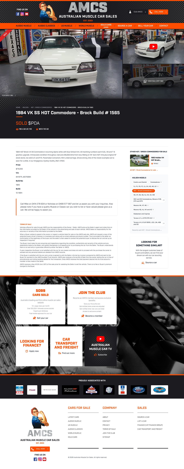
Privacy (106, 425)
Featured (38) (7, 95)
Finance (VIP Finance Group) (150, 425)
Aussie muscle (24, 26)
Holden (26, 107)
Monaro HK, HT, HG (141, 205)
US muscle (66, 26)
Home (18, 107)
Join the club (109, 433)
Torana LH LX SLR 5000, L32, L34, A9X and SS (149, 223)
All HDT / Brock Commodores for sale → (144, 170)
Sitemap (106, 437)
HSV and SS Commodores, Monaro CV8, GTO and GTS (149, 200)
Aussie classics (46, 26)
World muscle (86, 26)
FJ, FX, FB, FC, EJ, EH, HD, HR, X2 (146, 186)
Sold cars (106, 26)
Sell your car (145, 26)
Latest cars (73, 417)
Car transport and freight (149, 429)
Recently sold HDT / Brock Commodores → (147, 230)
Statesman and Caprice (142, 214)
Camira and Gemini (140, 182)
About (105, 417)
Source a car (125, 26)
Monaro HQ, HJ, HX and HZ (144, 210)
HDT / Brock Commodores (41, 107)
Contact (163, 26)
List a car (141, 421)
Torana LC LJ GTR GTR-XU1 (144, 218)
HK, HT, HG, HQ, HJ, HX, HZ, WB (144, 195)
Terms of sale (109, 429)
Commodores (156, 182)
